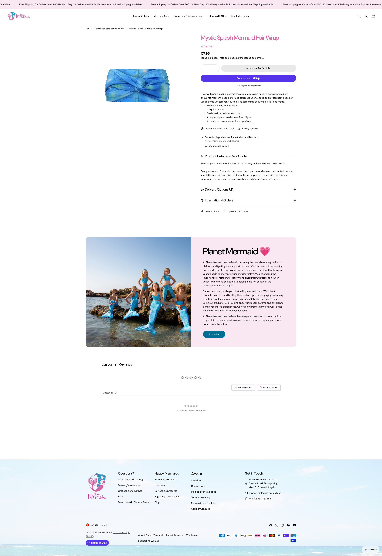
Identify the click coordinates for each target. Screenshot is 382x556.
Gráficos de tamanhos (130, 490)
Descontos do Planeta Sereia (133, 502)
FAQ (120, 496)
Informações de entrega (131, 479)
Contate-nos (198, 486)
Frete (221, 57)
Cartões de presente (166, 490)
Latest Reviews (174, 535)
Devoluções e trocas (129, 485)
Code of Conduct (200, 508)
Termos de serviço (201, 497)
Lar (87, 28)
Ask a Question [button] (245, 387)
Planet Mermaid (103, 532)
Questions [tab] (108, 392)
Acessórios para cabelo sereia (109, 28)
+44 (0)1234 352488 (260, 498)
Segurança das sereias (167, 496)
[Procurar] (359, 16)
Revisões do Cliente (165, 479)
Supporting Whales (148, 540)
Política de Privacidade (203, 491)
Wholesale (192, 535)
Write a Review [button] (270, 387)
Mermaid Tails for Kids (203, 503)
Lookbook (160, 485)
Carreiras (196, 480)
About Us (214, 334)
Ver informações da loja (217, 146)
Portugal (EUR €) (99, 524)
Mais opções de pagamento (248, 85)
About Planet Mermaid (150, 535)
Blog (157, 502)
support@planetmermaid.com (265, 493)
